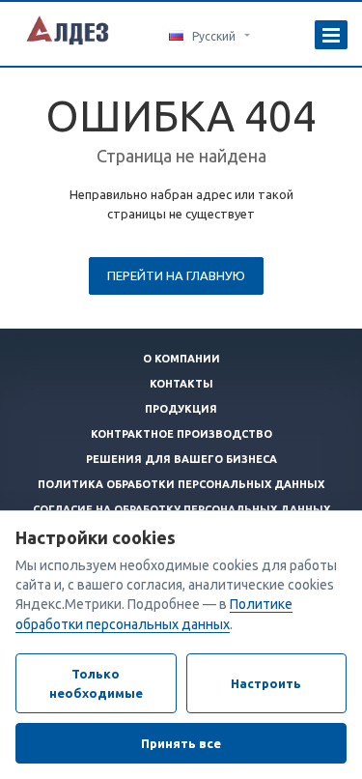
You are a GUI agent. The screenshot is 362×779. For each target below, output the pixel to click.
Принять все (181, 743)
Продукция (181, 409)
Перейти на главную (176, 275)
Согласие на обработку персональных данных (181, 509)
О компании (181, 358)
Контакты (181, 384)
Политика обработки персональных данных (181, 484)
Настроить (266, 683)
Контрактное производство (181, 434)
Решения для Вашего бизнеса (181, 459)
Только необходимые (96, 683)
